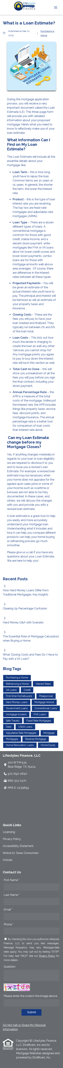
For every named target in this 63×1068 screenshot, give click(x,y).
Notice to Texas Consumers (20, 853)
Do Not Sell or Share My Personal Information (24, 1027)
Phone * (8, 924)
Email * (8, 909)
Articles (7, 860)
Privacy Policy (12, 839)
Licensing (9, 832)
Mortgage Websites (29, 1053)
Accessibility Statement (18, 846)
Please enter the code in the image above (30, 996)
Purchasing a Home (47, 33)
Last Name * (12, 895)
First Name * (11, 880)
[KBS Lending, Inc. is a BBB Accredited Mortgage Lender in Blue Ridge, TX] (10, 805)
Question (9, 966)
